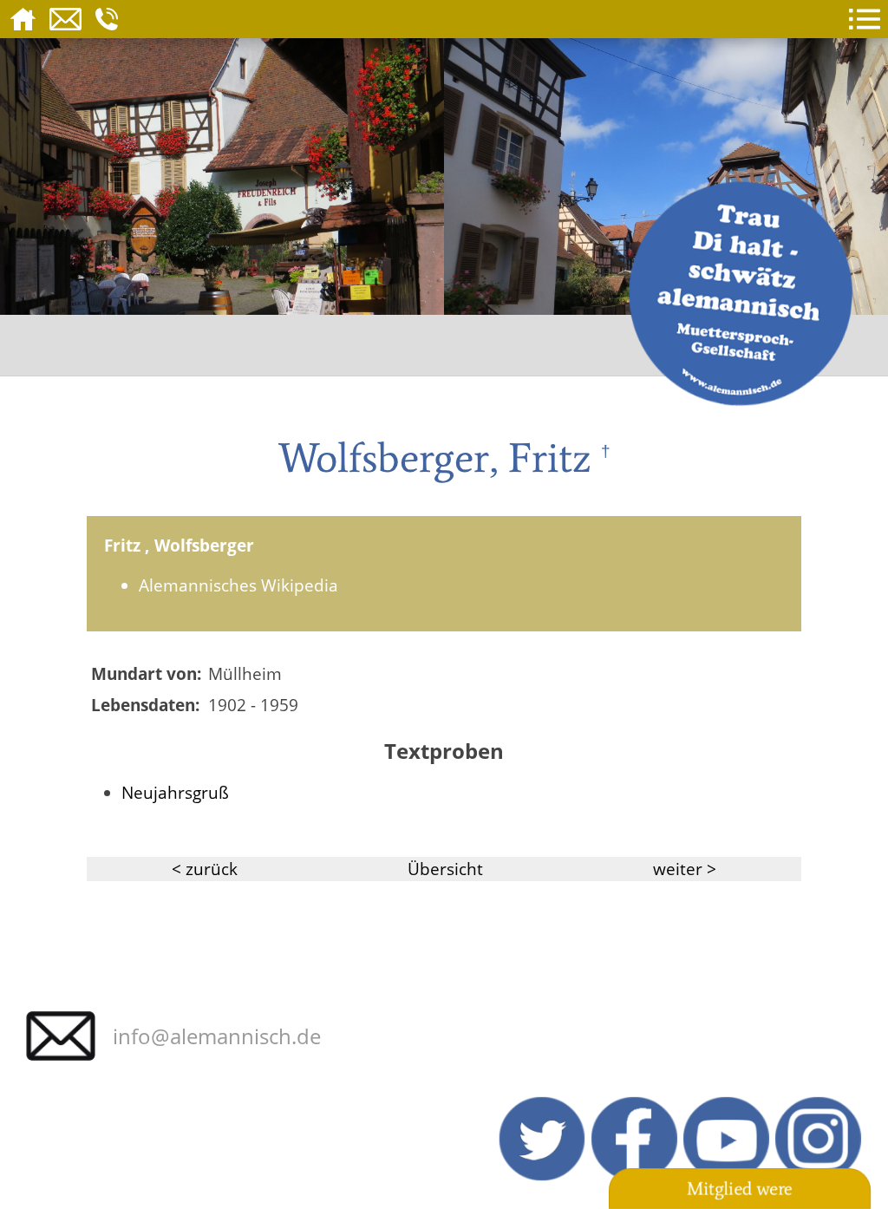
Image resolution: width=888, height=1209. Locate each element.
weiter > (684, 868)
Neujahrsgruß (175, 792)
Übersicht (445, 868)
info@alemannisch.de (217, 1036)
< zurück (205, 868)
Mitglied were (740, 1189)
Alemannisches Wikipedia (238, 585)
